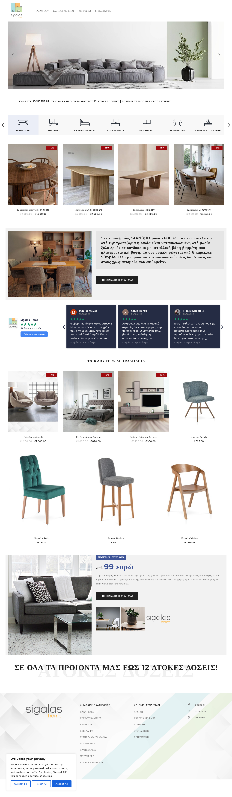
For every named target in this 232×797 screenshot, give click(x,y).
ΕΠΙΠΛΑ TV (86, 730)
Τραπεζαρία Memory (144, 209)
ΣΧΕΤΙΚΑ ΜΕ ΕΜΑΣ (145, 718)
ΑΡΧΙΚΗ (138, 712)
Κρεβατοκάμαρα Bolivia (88, 437)
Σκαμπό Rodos (116, 538)
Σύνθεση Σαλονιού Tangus (144, 437)
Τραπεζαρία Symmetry (199, 209)
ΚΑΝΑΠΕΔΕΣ (87, 712)
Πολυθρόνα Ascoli (33, 437)
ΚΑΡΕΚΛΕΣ (86, 724)
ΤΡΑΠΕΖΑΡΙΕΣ (88, 749)
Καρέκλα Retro (42, 538)
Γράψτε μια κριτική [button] (34, 334)
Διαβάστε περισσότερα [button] (83, 342)
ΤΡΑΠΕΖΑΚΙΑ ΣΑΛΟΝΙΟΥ (93, 737)
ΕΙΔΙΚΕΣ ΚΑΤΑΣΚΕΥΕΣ (92, 762)
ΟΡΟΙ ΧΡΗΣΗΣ (141, 730)
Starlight (140, 238)
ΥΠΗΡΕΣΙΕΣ (140, 724)
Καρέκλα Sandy (199, 437)
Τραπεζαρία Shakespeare (88, 209)
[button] (12, 55)
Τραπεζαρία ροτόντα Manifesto (33, 209)
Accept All (62, 783)
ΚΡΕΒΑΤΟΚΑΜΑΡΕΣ (91, 718)
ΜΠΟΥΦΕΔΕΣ (87, 756)
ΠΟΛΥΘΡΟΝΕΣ (87, 743)
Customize (20, 783)
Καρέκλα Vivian (189, 538)
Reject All (41, 783)
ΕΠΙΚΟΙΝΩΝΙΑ (142, 737)
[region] (116, 55)
